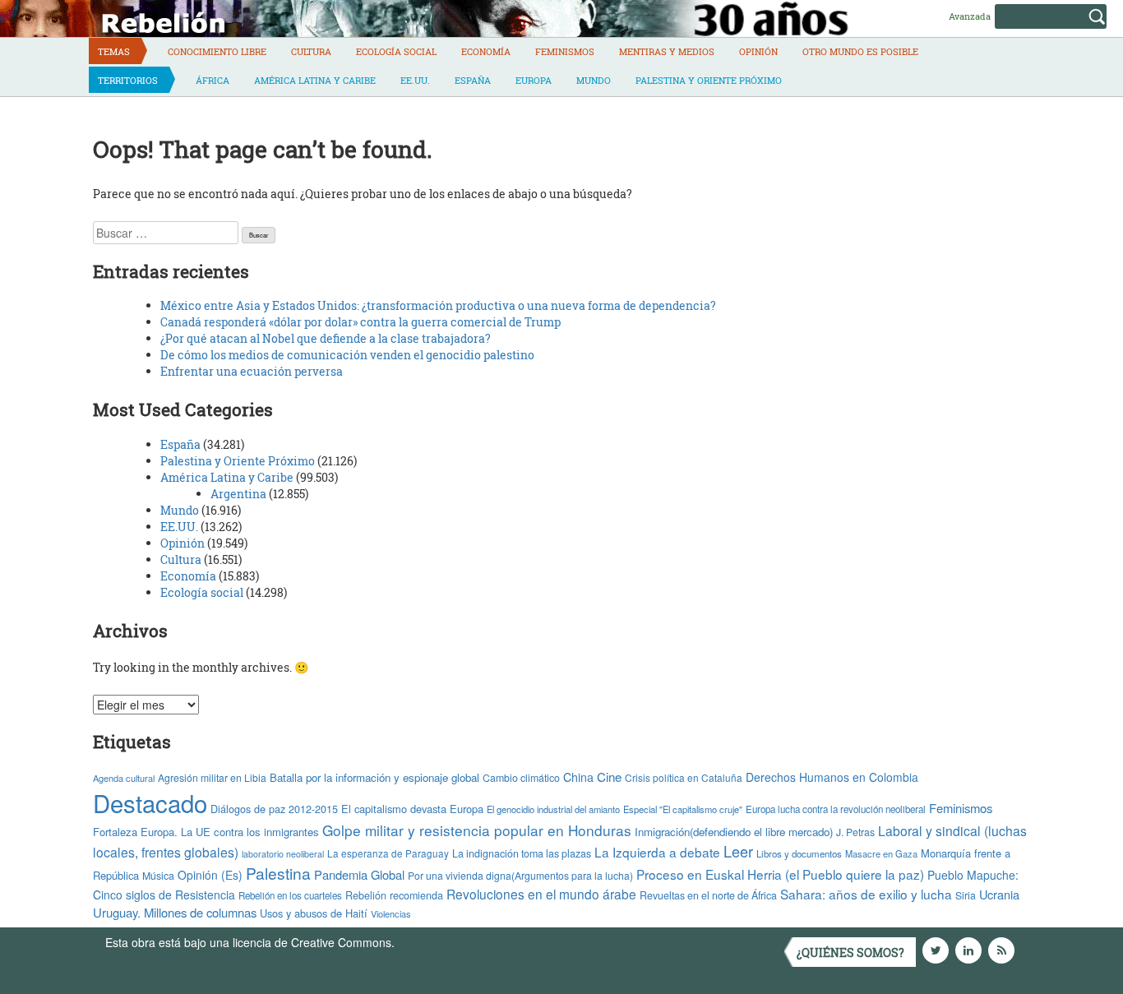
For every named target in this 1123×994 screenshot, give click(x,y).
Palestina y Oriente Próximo (708, 80)
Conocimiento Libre (217, 51)
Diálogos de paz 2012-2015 (274, 808)
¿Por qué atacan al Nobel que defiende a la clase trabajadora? (325, 338)
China (578, 777)
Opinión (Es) (210, 875)
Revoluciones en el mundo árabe (541, 894)
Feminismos (564, 51)
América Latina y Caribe (315, 80)
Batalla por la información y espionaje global (374, 777)
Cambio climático (521, 777)
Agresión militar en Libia (212, 777)
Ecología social (396, 51)
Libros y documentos (799, 853)
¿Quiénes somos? (850, 952)
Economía (486, 51)
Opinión (758, 51)
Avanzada (970, 16)
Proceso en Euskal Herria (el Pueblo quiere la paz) (780, 874)
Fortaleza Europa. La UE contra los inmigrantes (206, 831)
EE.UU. (415, 80)
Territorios (128, 80)
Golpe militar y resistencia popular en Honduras (476, 830)
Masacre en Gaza (881, 853)
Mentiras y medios (666, 51)
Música (158, 875)
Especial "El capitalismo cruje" (682, 809)
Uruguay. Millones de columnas (174, 912)
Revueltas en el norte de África (708, 895)
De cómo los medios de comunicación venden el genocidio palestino (347, 355)
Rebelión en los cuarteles (290, 895)
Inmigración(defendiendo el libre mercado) (734, 831)
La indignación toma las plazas (521, 853)
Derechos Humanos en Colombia (832, 777)
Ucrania (999, 894)
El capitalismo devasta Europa (412, 808)
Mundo (593, 80)
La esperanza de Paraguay (388, 853)
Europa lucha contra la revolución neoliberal (836, 809)
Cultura (311, 51)
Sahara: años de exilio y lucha (866, 894)
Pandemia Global (359, 874)
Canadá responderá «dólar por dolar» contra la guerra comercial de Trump (360, 322)
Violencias (391, 913)
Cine (609, 776)
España (473, 80)
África (212, 80)
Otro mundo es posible (860, 51)
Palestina (278, 873)
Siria (965, 895)
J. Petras (855, 832)
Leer (738, 851)
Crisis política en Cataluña (683, 777)
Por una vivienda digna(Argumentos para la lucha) (520, 875)
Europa (533, 80)
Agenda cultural (124, 777)
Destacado (150, 802)
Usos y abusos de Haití (313, 913)
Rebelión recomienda (394, 895)
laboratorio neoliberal (283, 854)
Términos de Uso (442, 942)
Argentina (238, 494)
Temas (114, 51)
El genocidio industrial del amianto (553, 809)
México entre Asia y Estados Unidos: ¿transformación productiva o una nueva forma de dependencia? (438, 305)
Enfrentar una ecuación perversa (251, 371)
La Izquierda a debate (657, 852)
